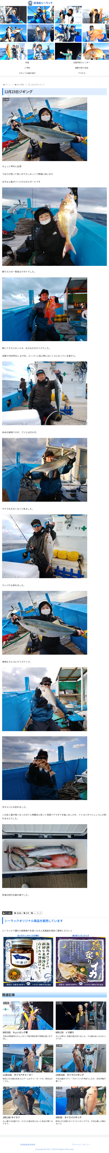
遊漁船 (19, 913)
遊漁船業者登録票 (27, 1144)
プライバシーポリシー (81, 1144)
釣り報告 (8, 913)
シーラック (37, 913)
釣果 (27, 913)
